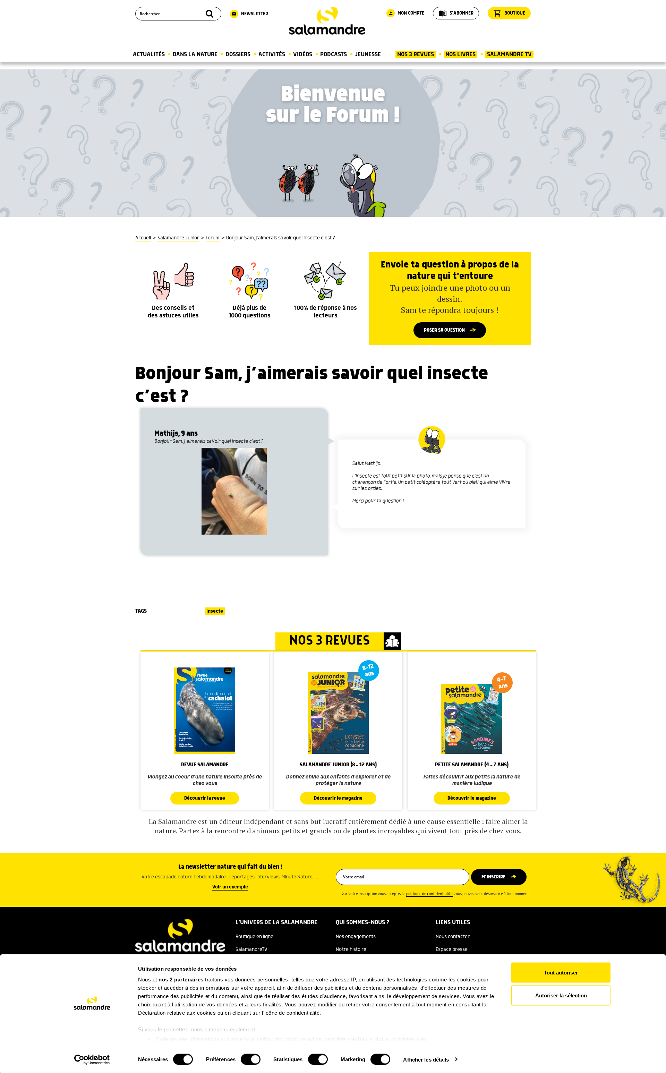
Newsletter (249, 14)
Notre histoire (351, 949)
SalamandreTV (251, 949)
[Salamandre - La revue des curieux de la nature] (327, 21)
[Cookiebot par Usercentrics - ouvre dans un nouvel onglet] (92, 1059)
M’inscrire (493, 877)
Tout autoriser (561, 973)
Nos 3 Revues (415, 54)
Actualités (149, 54)
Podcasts (333, 54)
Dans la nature (195, 54)
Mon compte (406, 13)
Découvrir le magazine (338, 798)
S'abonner (455, 13)
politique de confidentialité (429, 894)
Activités (271, 54)
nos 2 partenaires (181, 979)
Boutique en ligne (254, 936)
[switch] (251, 1059)
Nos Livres (460, 54)
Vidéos (302, 54)
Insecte (214, 611)
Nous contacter (453, 936)
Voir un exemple (230, 887)
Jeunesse (368, 54)
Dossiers (237, 54)
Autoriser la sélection (561, 995)
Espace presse (452, 949)
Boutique (509, 13)
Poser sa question (444, 330)
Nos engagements (356, 936)
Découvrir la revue (204, 798)
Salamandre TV (509, 54)
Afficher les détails (426, 1059)
